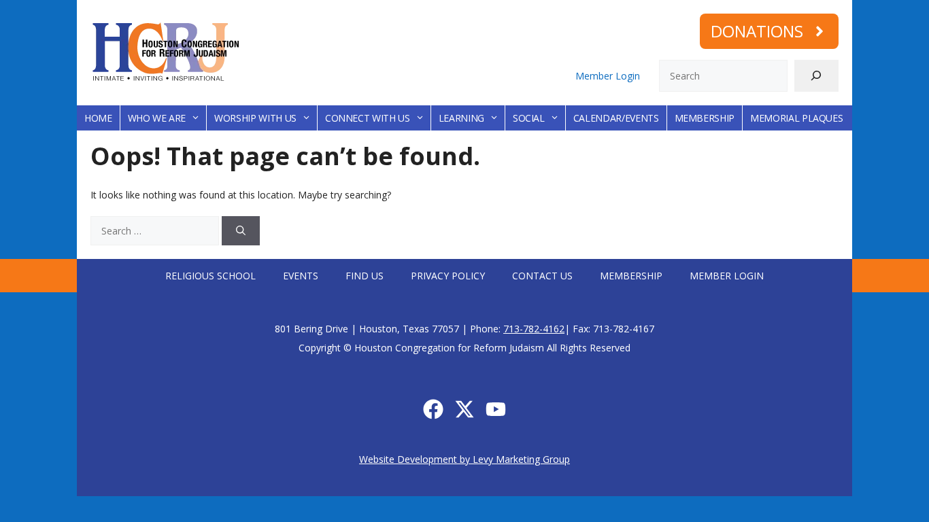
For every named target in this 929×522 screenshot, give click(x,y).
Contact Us (542, 275)
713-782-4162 (533, 328)
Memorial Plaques (796, 117)
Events (300, 275)
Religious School (210, 275)
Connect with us (367, 117)
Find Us (364, 275)
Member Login (607, 75)
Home (98, 117)
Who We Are (157, 117)
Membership (705, 117)
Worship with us (255, 117)
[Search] (816, 76)
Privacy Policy (448, 275)
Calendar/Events (616, 117)
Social (529, 117)
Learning (461, 117)
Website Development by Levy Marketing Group (464, 459)
